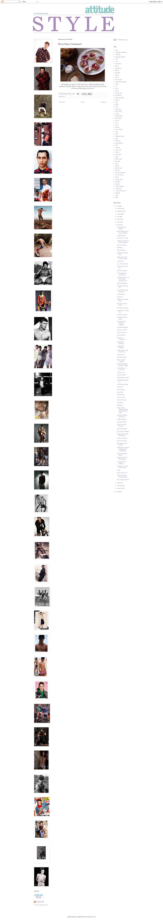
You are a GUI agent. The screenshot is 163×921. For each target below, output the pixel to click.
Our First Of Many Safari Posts (122, 415)
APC (116, 59)
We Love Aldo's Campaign (121, 360)
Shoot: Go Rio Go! (122, 473)
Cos (116, 86)
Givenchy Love (121, 354)
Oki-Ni (117, 152)
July (118, 216)
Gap (116, 102)
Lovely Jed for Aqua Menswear (122, 290)
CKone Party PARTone (120, 346)
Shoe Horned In (121, 250)
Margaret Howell (119, 136)
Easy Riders (120, 392)
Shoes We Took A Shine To (122, 425)
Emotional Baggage (122, 283)
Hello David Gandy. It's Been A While (122, 364)
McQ (116, 138)
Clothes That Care (121, 419)
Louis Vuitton (119, 129)
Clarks (117, 84)
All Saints (118, 54)
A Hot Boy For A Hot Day (123, 311)
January (119, 488)
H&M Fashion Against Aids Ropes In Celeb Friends (123, 449)
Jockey (117, 113)
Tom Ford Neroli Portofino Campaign (121, 322)
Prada (116, 156)
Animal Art (120, 297)
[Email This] (83, 94)
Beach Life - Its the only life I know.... (122, 257)
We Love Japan (121, 389)
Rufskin (117, 170)
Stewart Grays (119, 179)
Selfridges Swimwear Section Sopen (122, 466)
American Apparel (120, 57)
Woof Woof (120, 402)
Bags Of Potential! (122, 429)
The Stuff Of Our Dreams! (121, 228)
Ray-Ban (117, 161)
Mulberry (117, 141)
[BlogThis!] (85, 94)
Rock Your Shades (122, 441)
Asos (116, 61)
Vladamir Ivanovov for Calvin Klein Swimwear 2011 (123, 278)
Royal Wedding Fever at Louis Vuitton (122, 232)
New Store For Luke (122, 308)
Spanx (117, 177)
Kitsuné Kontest (121, 335)
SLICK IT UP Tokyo (122, 238)
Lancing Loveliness (122, 330)
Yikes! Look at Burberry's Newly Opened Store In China (122, 410)
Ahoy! (118, 470)
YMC (116, 197)
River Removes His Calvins (122, 444)
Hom (116, 106)
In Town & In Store (122, 438)
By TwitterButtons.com (120, 41)
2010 (117, 491)
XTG (116, 195)
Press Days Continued (123, 431)
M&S (116, 134)
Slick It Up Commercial (121, 338)
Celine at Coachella (122, 314)
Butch (116, 77)
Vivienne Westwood (120, 190)
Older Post (103, 102)
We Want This (120, 394)
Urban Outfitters (119, 186)
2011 (117, 206)
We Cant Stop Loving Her (122, 286)
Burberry (117, 73)
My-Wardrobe (119, 143)
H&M (117, 104)
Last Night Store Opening (121, 462)
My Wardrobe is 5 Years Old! (122, 368)
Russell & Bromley (120, 172)
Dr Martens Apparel (122, 327)
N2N (116, 145)
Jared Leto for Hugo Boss (122, 253)
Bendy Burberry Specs (123, 377)
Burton (117, 75)
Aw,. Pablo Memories (122, 264)
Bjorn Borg (118, 68)
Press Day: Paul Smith (123, 479)
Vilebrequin (118, 188)
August (119, 214)
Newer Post (62, 102)
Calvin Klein (118, 79)
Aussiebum (118, 63)
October (119, 208)
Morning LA (120, 405)
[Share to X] (87, 94)
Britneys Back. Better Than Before (122, 434)
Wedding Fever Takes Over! (122, 300)
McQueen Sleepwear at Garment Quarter (123, 241)
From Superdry (121, 294)
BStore (117, 70)
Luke (116, 132)
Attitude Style (40, 902)
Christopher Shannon (121, 82)
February (119, 485)
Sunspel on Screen (122, 357)
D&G (116, 88)
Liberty (117, 127)
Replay (117, 166)
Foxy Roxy (120, 387)
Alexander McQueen (120, 52)
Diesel (117, 91)
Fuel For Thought (121, 400)
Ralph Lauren (118, 159)
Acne (116, 50)
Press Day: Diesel (121, 422)
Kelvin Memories (121, 332)
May (118, 222)
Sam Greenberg (119, 175)
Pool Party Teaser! (122, 245)
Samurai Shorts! (121, 235)
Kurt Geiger (118, 118)
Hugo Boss (118, 109)
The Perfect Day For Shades (122, 318)
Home (82, 102)
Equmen (117, 100)
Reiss (116, 163)
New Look (118, 150)
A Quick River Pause (122, 384)
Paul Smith (118, 154)
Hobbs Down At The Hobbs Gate (122, 351)
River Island (118, 168)
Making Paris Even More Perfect (122, 458)
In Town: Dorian (121, 375)
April (118, 225)
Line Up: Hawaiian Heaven (122, 454)
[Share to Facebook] (89, 94)
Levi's (116, 125)
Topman (117, 184)
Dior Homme (118, 93)
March (119, 483)
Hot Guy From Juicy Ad (122, 267)
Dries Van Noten (119, 97)
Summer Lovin (121, 372)
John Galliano (119, 116)
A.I (64, 96)
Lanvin (117, 120)
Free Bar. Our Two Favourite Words (122, 476)
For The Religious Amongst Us (122, 274)
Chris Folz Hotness (122, 270)
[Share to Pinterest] (91, 94)
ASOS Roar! (120, 261)
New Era (117, 147)
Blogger (94, 917)
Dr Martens (118, 95)
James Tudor (118, 111)
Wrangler (117, 193)
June (118, 219)
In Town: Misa (121, 397)
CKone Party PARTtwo (120, 342)
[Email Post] (77, 93)
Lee (116, 122)
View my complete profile (40, 905)
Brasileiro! (120, 247)
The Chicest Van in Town (122, 304)
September (120, 211)
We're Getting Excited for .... (122, 380)
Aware (117, 66)
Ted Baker (118, 181)
